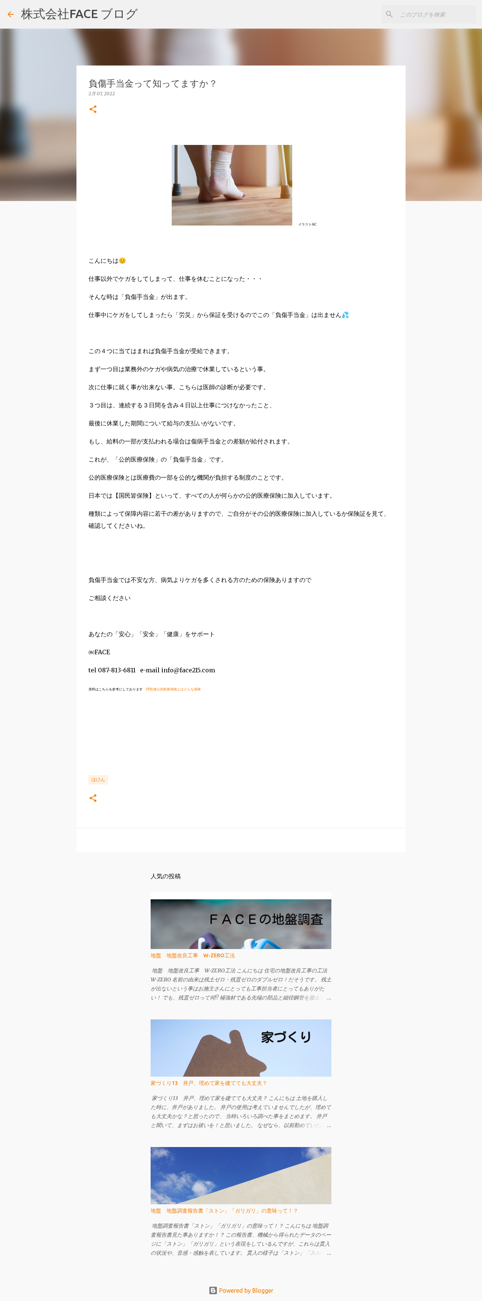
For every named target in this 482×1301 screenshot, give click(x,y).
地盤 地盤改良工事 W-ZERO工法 (193, 955)
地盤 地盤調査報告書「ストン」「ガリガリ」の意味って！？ (224, 1211)
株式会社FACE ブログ (79, 13)
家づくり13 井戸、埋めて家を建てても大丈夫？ (209, 1083)
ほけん (98, 779)
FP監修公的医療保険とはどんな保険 (173, 689)
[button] (93, 110)
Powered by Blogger (245, 1290)
